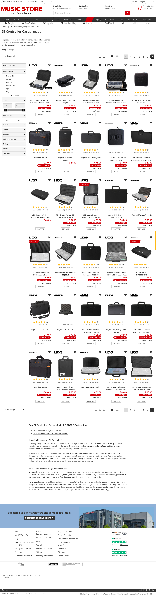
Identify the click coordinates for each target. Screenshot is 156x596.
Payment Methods (65, 531)
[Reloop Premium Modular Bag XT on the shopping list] (75, 65)
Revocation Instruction (130, 594)
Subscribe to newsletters (38, 517)
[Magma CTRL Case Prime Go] (141, 194)
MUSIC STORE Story (44, 538)
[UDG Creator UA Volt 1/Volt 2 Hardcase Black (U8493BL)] (40, 79)
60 (100, 56)
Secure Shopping (65, 535)
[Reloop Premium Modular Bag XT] (65, 79)
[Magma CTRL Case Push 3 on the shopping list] (49, 295)
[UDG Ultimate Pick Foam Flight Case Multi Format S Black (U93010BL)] (65, 366)
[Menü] (126, 531)
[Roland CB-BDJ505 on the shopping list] (49, 352)
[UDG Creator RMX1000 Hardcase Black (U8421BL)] (40, 194)
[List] (118, 56)
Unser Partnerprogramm (43, 532)
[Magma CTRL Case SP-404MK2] (65, 137)
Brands (89, 23)
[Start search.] (127, 13)
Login (142, 2)
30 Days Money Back (23, 548)
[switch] (124, 533)
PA (58, 19)
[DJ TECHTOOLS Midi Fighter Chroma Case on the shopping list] (151, 65)
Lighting (98, 19)
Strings (46, 19)
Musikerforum (85, 594)
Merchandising (69, 23)
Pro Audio (68, 19)
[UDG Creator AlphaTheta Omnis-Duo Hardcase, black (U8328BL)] (116, 366)
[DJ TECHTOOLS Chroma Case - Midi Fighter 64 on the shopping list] (125, 123)
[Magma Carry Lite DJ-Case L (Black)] (116, 309)
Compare (40, 114)
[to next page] (152, 56)
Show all (15, 96)
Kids (121, 19)
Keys (36, 19)
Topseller (49, 23)
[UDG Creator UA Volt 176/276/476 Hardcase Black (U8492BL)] (116, 79)
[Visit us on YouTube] (153, 590)
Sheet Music (132, 19)
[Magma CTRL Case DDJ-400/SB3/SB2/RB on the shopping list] (125, 180)
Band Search (109, 23)
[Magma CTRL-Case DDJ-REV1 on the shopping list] (100, 123)
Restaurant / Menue (44, 548)
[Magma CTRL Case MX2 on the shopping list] (75, 295)
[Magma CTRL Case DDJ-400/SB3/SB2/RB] (116, 194)
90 (104, 56)
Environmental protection (64, 543)
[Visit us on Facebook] (146, 590)
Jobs (123, 23)
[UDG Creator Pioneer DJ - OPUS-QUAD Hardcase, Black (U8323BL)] (141, 137)
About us (18, 531)
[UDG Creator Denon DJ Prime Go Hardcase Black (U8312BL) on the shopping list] (100, 180)
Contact (5, 590)
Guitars (6, 19)
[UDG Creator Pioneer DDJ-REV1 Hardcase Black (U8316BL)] (65, 194)
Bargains (11, 23)
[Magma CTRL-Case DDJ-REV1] (90, 137)
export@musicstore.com (13, 2)
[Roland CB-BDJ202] (40, 137)
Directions (62, 552)
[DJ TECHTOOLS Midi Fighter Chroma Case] (141, 79)
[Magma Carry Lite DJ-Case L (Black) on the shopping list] (125, 295)
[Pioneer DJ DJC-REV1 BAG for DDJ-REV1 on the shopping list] (75, 237)
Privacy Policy (116, 594)
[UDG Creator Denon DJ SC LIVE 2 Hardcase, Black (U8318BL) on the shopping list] (151, 352)
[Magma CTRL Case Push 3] (40, 309)
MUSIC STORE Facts (22, 535)
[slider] (5, 110)
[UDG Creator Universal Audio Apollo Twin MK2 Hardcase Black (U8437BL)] (90, 79)
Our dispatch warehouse (68, 539)
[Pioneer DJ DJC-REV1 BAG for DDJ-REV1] (65, 251)
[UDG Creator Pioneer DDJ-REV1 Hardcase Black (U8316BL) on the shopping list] (75, 180)
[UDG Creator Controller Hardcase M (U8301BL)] (90, 251)
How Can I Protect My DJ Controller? (47, 431)
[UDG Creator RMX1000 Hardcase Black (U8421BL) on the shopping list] (49, 180)
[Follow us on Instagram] (149, 590)
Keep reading (7, 49)
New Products (30, 23)
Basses (16, 19)
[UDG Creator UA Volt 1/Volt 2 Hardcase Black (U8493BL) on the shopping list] (49, 65)
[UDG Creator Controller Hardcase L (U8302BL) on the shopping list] (100, 295)
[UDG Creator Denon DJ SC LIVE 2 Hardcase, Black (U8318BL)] (141, 366)
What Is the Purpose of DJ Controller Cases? (50, 433)
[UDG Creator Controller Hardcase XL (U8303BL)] (141, 309)
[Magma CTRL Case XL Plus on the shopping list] (100, 352)
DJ (89, 19)
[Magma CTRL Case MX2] (65, 309)
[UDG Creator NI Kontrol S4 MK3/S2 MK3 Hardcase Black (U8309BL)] (116, 251)
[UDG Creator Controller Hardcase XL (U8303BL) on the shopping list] (151, 295)
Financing (18, 552)
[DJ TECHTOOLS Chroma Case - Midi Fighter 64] (116, 137)
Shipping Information (44, 556)
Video (148, 23)
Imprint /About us (104, 594)
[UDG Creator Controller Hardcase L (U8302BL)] (90, 309)
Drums (27, 19)
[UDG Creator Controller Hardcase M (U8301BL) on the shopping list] (100, 237)
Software (80, 19)
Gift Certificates (64, 548)
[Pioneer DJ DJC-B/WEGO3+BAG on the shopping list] (151, 237)
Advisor (135, 23)
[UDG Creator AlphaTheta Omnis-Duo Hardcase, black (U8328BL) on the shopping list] (125, 352)
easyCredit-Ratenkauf (23, 556)
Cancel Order (63, 556)
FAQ (16, 539)
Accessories (147, 19)
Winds (112, 19)
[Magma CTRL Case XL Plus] (90, 366)
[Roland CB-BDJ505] (40, 366)
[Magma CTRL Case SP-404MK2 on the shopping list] (75, 123)
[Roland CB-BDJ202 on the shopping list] (49, 123)
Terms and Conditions (146, 594)
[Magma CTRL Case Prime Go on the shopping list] (151, 180)
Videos (39, 552)
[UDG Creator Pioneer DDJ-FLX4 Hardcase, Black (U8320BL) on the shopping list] (49, 237)
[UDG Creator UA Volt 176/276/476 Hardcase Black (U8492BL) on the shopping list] (125, 65)
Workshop (40, 545)
